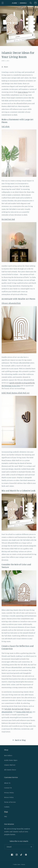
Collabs (6, 807)
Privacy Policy (9, 792)
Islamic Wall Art (9, 765)
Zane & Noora (23, 92)
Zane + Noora (21, 864)
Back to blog (20, 740)
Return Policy (9, 797)
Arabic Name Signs (10, 760)
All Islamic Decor (10, 770)
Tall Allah (6, 126)
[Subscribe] (31, 846)
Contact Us (8, 788)
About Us (7, 783)
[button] (2, 3)
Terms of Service (10, 802)
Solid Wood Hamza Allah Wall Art (16, 393)
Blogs (6, 811)
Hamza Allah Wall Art (24, 712)
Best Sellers (8, 755)
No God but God (8, 219)
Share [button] (6, 67)
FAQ (5, 816)
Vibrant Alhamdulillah (11, 303)
